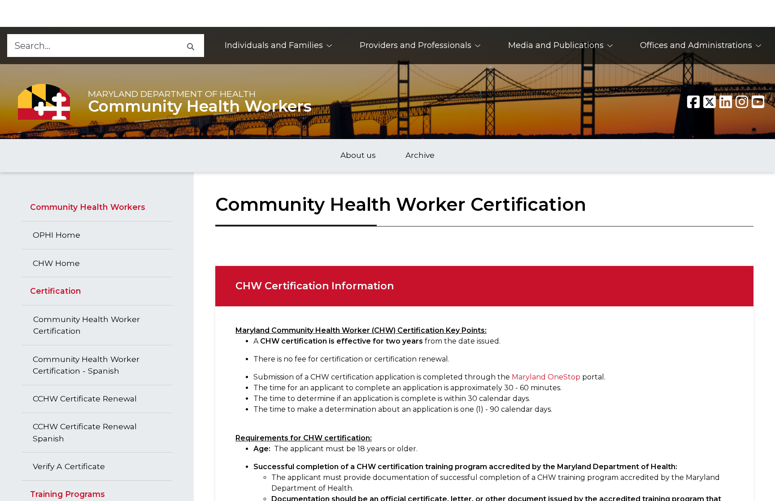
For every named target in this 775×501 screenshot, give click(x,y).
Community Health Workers (200, 106)
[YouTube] (758, 102)
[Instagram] (742, 102)
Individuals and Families (274, 45)
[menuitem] (278, 45)
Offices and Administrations (696, 45)
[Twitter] (709, 102)
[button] (190, 45)
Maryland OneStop (546, 377)
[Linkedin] (725, 102)
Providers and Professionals (415, 45)
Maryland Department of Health (172, 93)
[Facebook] (693, 102)
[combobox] (91, 45)
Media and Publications (556, 45)
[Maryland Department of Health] (44, 101)
